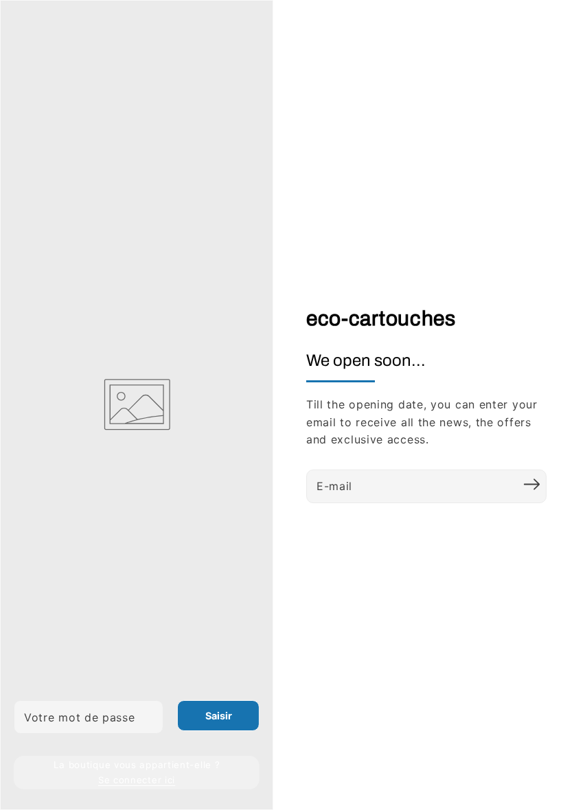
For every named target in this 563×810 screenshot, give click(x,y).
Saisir (218, 715)
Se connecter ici (136, 779)
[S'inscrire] (531, 485)
